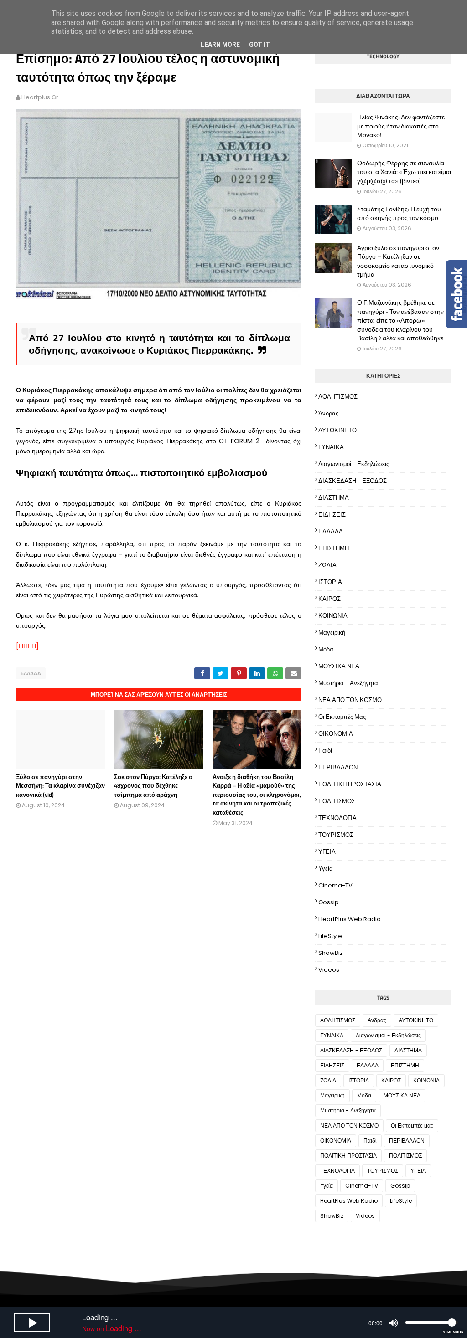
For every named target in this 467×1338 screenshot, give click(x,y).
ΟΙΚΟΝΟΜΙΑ (335, 733)
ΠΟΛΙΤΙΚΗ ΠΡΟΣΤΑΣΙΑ (349, 784)
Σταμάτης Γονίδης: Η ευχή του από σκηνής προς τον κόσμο (399, 213)
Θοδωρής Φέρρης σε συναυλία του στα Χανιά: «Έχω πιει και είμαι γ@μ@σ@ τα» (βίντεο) (404, 172)
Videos (328, 969)
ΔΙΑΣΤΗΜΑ (333, 497)
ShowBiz (330, 952)
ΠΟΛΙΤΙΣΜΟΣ (336, 801)
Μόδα (325, 649)
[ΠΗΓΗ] (27, 646)
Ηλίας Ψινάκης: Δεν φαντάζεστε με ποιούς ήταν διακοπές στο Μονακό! (401, 126)
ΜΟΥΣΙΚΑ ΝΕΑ (338, 666)
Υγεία (325, 868)
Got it (259, 44)
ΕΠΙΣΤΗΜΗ (333, 548)
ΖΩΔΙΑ (327, 565)
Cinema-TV (335, 885)
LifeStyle (330, 936)
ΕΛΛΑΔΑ (31, 673)
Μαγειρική (331, 632)
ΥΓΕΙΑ (327, 851)
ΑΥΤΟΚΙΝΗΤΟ (337, 430)
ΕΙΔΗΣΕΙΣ (332, 514)
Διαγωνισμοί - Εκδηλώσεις (353, 464)
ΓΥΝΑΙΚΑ (331, 447)
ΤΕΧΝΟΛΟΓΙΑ (337, 818)
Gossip (328, 902)
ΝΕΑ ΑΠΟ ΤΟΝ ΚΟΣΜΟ (350, 700)
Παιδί (325, 750)
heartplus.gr (39, 97)
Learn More (220, 44)
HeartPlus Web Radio (349, 919)
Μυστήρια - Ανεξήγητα (348, 683)
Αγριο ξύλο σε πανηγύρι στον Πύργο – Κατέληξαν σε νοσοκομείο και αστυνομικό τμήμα (398, 261)
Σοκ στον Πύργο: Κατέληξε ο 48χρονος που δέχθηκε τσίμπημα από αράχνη (153, 785)
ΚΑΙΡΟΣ (329, 599)
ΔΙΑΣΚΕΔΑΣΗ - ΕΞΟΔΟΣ (352, 481)
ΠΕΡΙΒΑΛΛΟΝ (338, 767)
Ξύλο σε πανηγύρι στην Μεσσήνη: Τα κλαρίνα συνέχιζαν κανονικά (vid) (60, 785)
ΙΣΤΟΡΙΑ (330, 582)
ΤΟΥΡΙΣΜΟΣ (335, 834)
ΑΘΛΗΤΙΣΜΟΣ (338, 396)
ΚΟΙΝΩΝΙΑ (333, 615)
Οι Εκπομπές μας (342, 717)
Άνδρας (328, 413)
